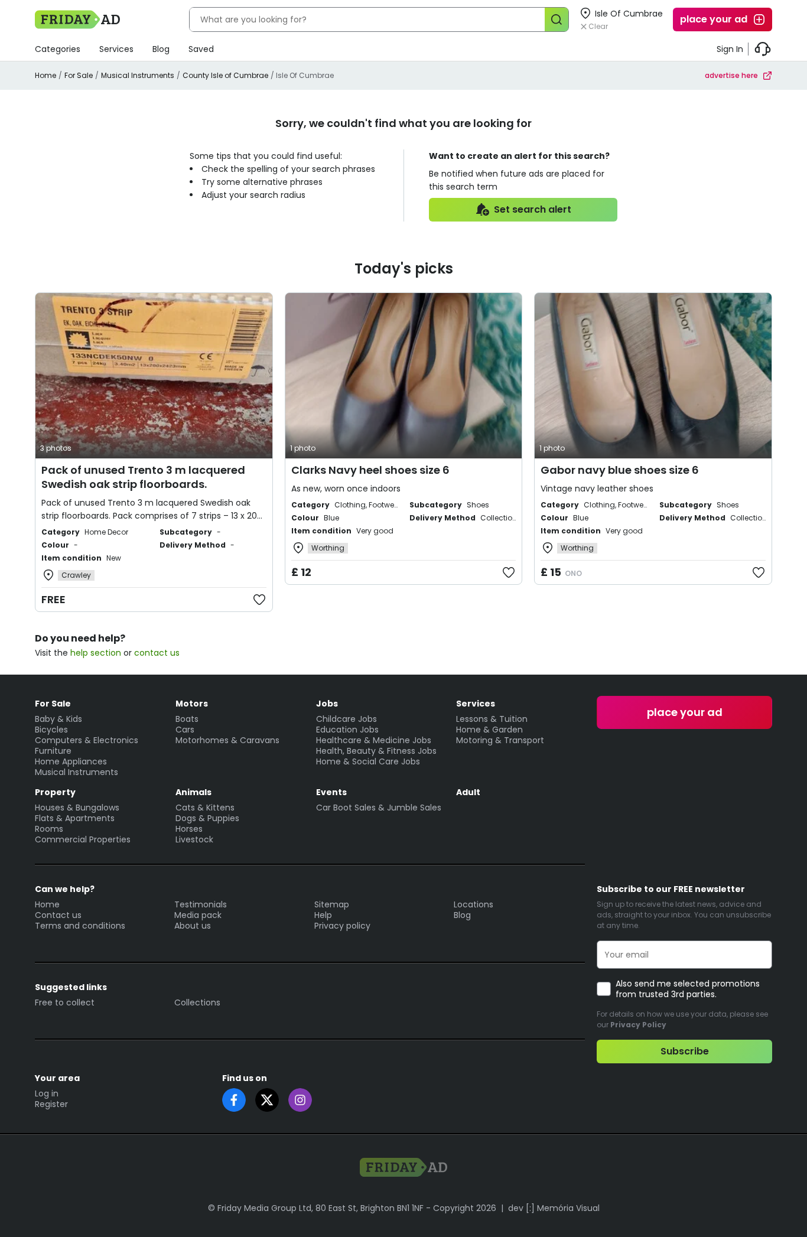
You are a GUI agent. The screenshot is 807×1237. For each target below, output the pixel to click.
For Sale (78, 75)
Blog (161, 49)
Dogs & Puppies (207, 818)
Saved (201, 49)
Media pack (198, 915)
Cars (184, 729)
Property (55, 792)
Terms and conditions (80, 926)
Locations (473, 904)
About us (192, 926)
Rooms (49, 828)
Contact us (58, 915)
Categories (57, 49)
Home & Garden (489, 729)
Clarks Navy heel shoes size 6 (370, 470)
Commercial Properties (83, 839)
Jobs (327, 703)
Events (331, 792)
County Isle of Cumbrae (225, 75)
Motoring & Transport (500, 740)
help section (95, 653)
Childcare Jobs (346, 719)
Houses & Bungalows (77, 807)
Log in (46, 1093)
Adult (468, 792)
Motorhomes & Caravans (227, 740)
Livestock (194, 839)
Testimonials (200, 904)
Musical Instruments (137, 75)
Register (51, 1104)
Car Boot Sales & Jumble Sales (378, 807)
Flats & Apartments (75, 818)
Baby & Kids (58, 719)
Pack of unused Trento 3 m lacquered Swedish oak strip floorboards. (143, 477)
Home (45, 75)
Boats (187, 719)
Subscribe (684, 1051)
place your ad (713, 19)
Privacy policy (342, 926)
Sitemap (331, 904)
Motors (191, 703)
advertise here (731, 75)
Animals (193, 792)
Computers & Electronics (86, 740)
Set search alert (532, 209)
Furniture (53, 751)
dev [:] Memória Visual (554, 1208)
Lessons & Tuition (492, 719)
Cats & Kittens (205, 807)
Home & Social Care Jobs (368, 761)
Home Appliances (71, 761)
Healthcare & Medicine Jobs (373, 740)
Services (116, 49)
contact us (157, 653)
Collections (197, 1002)
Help (323, 915)
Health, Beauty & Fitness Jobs (376, 751)
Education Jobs (347, 729)
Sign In (730, 49)
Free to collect (65, 1002)
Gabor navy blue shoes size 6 (620, 470)
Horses (189, 828)
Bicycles (51, 729)
